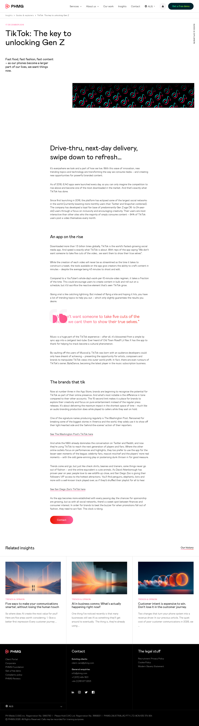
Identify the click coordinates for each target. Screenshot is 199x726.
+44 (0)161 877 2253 (81, 681)
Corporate (10, 663)
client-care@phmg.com (83, 663)
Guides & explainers (25, 15)
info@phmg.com (79, 673)
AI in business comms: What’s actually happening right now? (99, 595)
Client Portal (11, 659)
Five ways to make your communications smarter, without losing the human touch (33, 593)
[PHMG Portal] (162, 6)
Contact (135, 6)
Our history (187, 547)
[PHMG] (14, 6)
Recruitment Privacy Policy (151, 658)
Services (74, 6)
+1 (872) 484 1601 (80, 677)
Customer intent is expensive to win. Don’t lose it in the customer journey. (166, 595)
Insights (122, 6)
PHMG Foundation (14, 667)
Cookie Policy (144, 662)
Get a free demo (13, 671)
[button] (73, 692)
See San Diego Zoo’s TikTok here (67, 489)
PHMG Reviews (13, 678)
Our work (108, 6)
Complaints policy (13, 674)
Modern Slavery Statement (151, 666)
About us (91, 6)
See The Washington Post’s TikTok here (71, 434)
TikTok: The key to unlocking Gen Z (53, 15)
